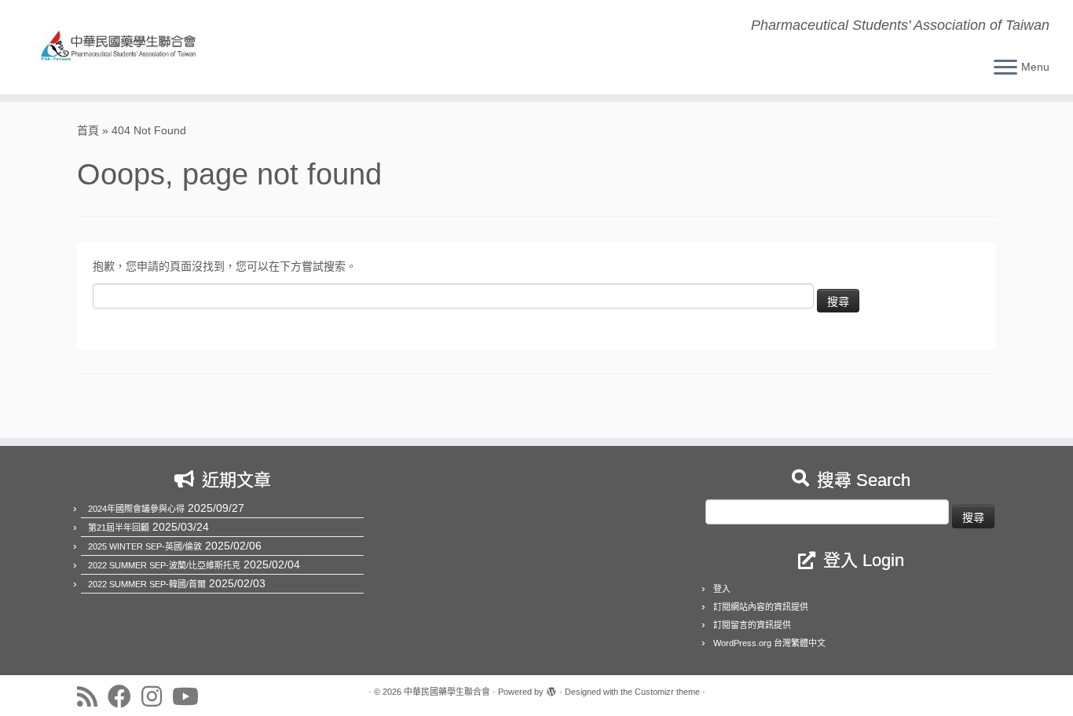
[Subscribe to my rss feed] (92, 696)
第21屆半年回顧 (118, 527)
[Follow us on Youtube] (190, 696)
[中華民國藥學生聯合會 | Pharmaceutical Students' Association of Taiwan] (123, 47)
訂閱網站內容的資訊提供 (760, 607)
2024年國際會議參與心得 (136, 508)
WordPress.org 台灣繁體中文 (769, 643)
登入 (722, 589)
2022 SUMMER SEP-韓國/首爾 (147, 584)
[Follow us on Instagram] (156, 696)
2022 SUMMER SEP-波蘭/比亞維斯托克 (164, 565)
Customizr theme (667, 691)
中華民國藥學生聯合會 (447, 691)
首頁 (88, 130)
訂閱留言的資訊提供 (752, 625)
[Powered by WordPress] (551, 689)
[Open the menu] (1005, 68)
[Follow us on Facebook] (124, 696)
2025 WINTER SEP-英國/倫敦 (145, 546)
